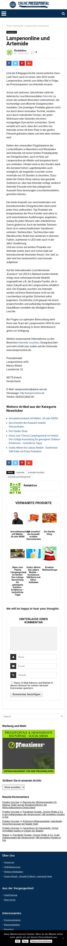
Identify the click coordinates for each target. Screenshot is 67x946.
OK (17, 941)
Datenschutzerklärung (41, 941)
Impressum (9, 862)
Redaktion (20, 50)
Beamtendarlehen (12, 925)
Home (9, 26)
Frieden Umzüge (10, 802)
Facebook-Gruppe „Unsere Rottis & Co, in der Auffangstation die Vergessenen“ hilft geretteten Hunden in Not (33, 814)
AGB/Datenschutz (12, 867)
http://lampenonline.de (32, 393)
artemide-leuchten (36, 472)
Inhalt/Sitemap (10, 895)
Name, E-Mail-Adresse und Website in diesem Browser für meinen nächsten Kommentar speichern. (31, 685)
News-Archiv (10, 900)
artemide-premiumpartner (19, 477)
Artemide (48, 96)
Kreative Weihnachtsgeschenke (49, 568)
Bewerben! (9, 929)
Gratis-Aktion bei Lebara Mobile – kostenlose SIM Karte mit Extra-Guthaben (33, 575)
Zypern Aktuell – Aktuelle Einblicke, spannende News (28, 876)
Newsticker (18, 26)
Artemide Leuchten (28, 342)
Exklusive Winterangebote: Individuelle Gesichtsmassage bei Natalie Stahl (32, 822)
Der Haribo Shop (18, 431)
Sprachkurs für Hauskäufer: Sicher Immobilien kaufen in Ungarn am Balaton (30, 829)
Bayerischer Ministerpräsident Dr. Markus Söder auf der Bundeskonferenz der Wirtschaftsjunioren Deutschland (29, 805)
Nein (25, 941)
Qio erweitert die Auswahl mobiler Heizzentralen (33, 535)
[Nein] (63, 938)
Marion (5, 835)
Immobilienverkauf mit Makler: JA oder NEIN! (33, 418)
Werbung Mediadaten (13, 872)
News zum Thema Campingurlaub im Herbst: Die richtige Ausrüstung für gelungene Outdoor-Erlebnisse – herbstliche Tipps (35, 439)
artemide (20, 472)
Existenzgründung (12, 920)
